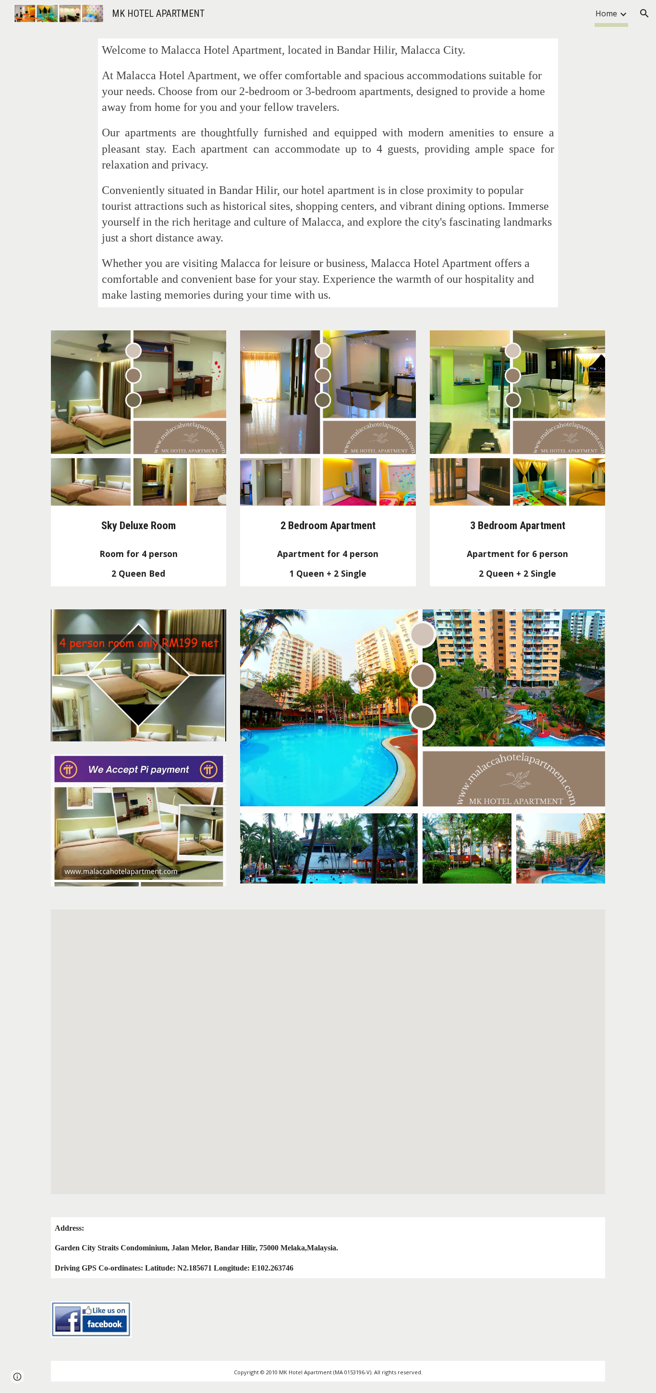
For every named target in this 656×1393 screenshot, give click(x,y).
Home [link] (606, 13)
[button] (644, 13)
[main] (328, 172)
